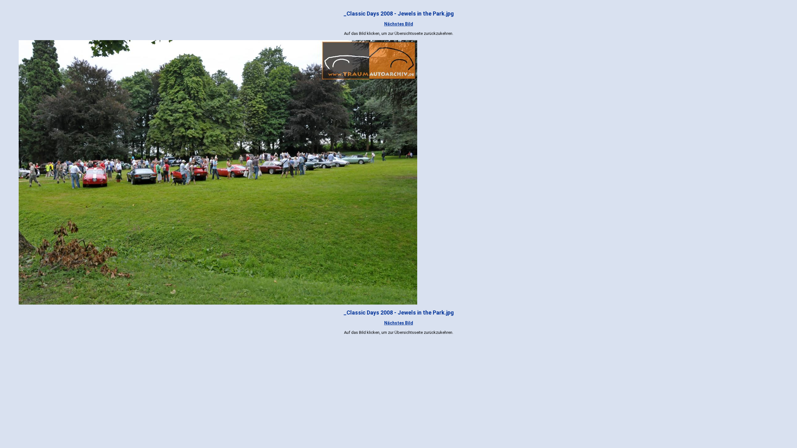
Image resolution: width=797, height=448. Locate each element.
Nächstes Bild (398, 23)
